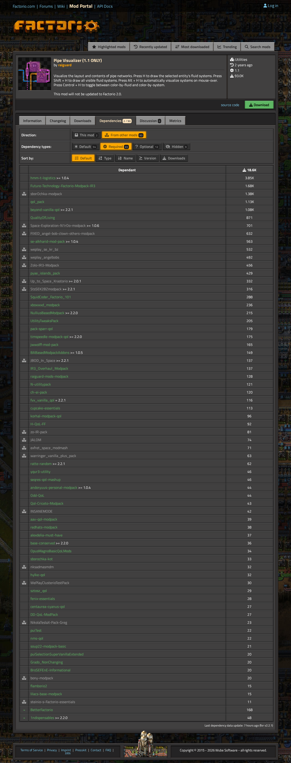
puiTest (36, 630)
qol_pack (37, 201)
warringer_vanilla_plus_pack (53, 455)
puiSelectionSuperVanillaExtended (56, 654)
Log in (273, 5)
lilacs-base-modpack (46, 694)
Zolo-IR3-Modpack (44, 265)
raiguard (65, 65)
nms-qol (36, 638)
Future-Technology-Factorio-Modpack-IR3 (62, 185)
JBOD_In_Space (43, 360)
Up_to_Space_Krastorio (49, 281)
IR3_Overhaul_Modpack (49, 368)
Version (149, 158)
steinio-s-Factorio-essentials (52, 701)
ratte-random (41, 463)
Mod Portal (81, 6)
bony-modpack (41, 678)
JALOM (35, 440)
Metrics (175, 120)
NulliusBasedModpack (47, 312)
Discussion (150, 120)
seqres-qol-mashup (45, 479)
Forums (46, 6)
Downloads (82, 120)
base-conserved (43, 543)
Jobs (68, 753)
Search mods (260, 46)
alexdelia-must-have (46, 535)
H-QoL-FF (38, 424)
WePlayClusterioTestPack (49, 582)
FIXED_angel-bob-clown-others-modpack (62, 233)
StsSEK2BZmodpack (46, 289)
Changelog (58, 120)
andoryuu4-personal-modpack (54, 487)
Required (118, 146)
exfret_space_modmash (49, 447)
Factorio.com (24, 6)
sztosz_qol (38, 590)
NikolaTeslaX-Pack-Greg (48, 622)
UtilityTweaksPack (44, 320)
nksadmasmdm (42, 567)
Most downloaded (194, 46)
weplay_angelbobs (44, 257)
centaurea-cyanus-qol (47, 606)
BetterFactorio (41, 709)
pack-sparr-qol (41, 328)
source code (230, 105)
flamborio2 (38, 686)
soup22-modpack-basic (48, 646)
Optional (148, 146)
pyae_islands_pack (45, 273)
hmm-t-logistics (43, 178)
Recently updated (152, 46)
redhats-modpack (44, 527)
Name (128, 158)
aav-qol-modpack (43, 519)
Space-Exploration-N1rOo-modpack (58, 225)
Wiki (61, 6)
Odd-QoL (37, 495)
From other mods (126, 135)
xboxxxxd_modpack (45, 305)
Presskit (80, 750)
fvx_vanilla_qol (42, 400)
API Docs (105, 6)
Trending (229, 46)
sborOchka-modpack (46, 193)
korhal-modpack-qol (45, 416)
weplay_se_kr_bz (44, 249)
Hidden (179, 146)
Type (107, 158)
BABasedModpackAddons (50, 352)
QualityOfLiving (42, 217)
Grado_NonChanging (46, 662)
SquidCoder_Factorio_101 (50, 297)
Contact (96, 750)
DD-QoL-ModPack (44, 614)
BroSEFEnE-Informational (50, 670)
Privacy (52, 750)
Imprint (66, 750)
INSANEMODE (41, 511)
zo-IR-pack (38, 432)
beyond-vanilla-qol (45, 209)
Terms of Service (31, 750)
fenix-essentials (42, 598)
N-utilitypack (40, 384)
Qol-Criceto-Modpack (46, 503)
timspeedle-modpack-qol (49, 336)
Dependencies (115, 120)
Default (87, 146)
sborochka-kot (41, 559)
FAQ (108, 750)
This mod (88, 135)
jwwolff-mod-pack (44, 344)
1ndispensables (42, 717)
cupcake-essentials (45, 408)
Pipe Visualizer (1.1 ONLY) (78, 60)
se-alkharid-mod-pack (48, 241)
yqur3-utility (40, 471)
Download (261, 105)
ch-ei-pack (38, 392)
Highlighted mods (111, 46)
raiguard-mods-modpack (49, 376)
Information (32, 120)
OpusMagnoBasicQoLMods (50, 551)
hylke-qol (37, 574)
